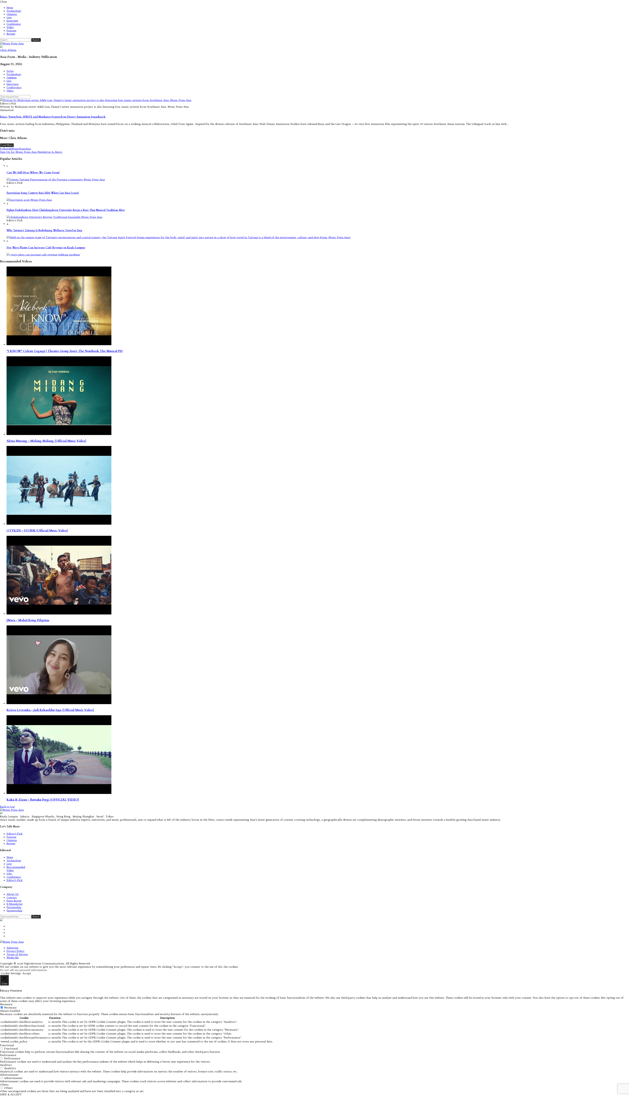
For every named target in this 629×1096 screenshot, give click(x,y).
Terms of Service (17, 954)
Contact (12, 897)
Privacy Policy (15, 951)
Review (11, 33)
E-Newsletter (15, 904)
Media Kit (13, 957)
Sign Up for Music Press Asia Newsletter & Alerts (31, 152)
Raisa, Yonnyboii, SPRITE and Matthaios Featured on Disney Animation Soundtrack (52, 117)
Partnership (14, 907)
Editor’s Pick (14, 833)
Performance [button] (8, 1055)
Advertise (12, 947)
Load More (6, 145)
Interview (12, 20)
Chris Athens (8, 50)
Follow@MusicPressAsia (15, 148)
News (10, 7)
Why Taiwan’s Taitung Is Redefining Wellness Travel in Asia (44, 230)
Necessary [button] (6, 1004)
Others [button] (4, 1084)
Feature (11, 30)
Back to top (7, 806)
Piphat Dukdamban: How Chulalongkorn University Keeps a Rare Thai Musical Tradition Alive (66, 210)
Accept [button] (26, 973)
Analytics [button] (6, 1064)
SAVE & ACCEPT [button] (11, 1094)
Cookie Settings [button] (11, 973)
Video (10, 27)
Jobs (9, 873)
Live (9, 17)
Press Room (14, 900)
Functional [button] (7, 1045)
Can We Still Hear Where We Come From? (33, 172)
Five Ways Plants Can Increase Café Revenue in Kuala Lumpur (46, 247)
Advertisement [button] (9, 1074)
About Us (13, 894)
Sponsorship (14, 910)
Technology (14, 10)
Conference (14, 24)
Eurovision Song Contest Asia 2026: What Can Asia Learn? (43, 193)
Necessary (10, 1007)
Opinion (12, 14)
